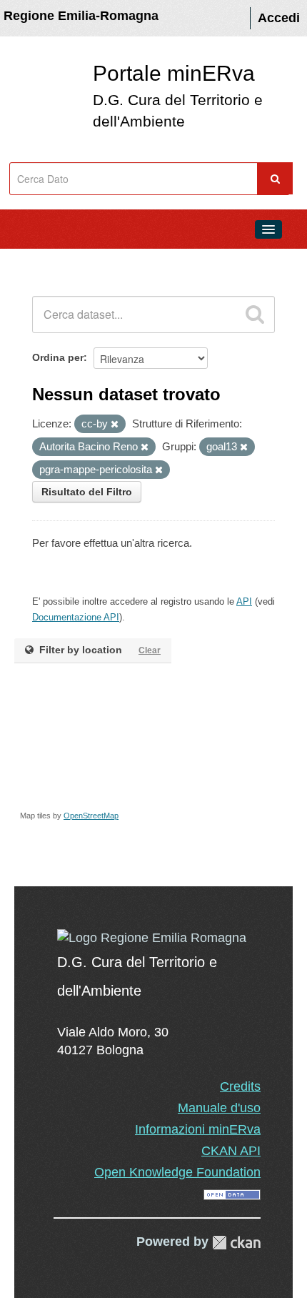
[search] (255, 314)
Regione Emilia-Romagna (81, 16)
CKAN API (231, 1151)
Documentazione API (75, 617)
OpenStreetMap (91, 815)
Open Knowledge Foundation (177, 1172)
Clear (150, 650)
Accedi (279, 18)
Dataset (40, 261)
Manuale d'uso (219, 1108)
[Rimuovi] (115, 424)
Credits (240, 1086)
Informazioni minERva (198, 1129)
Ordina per (58, 357)
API (244, 601)
